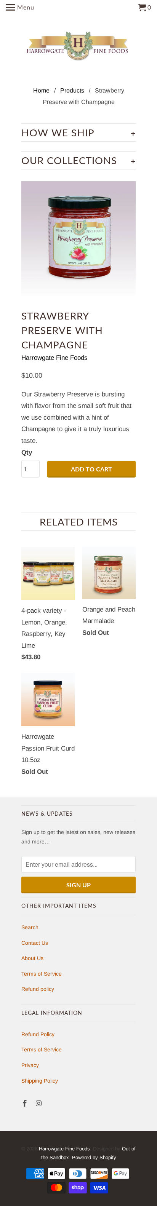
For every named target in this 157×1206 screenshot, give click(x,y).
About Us (32, 958)
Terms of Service (41, 974)
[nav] (20, 7)
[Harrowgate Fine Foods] (78, 46)
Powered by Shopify (94, 1157)
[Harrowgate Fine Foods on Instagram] (39, 1103)
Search (29, 927)
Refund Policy (37, 1034)
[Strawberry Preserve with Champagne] (78, 238)
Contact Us (34, 943)
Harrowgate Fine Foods (54, 357)
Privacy (30, 1065)
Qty (26, 452)
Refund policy (37, 989)
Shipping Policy (39, 1081)
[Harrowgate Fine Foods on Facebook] (25, 1103)
